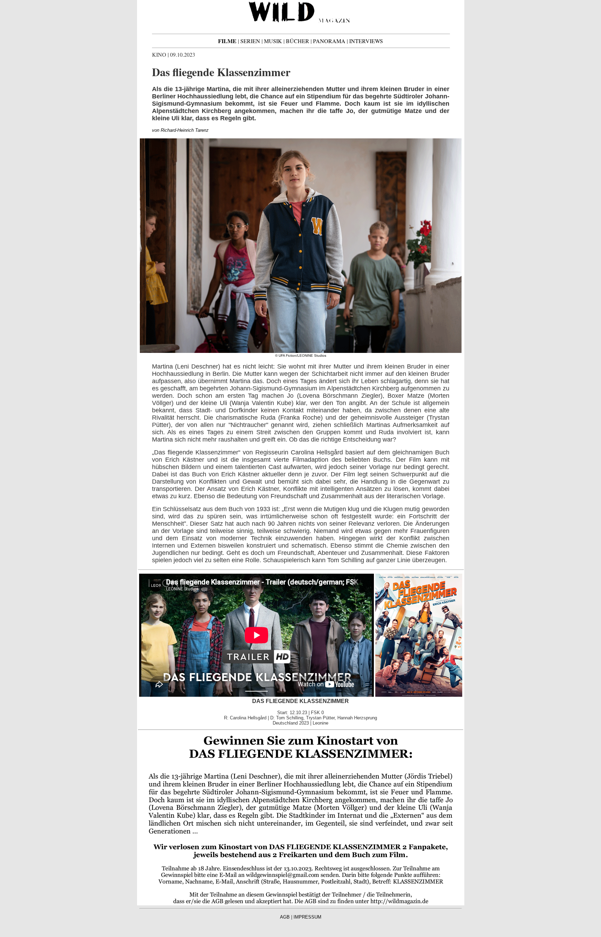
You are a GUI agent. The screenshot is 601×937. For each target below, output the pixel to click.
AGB (285, 917)
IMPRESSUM (307, 917)
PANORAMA (329, 41)
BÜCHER (297, 41)
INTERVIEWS (366, 41)
